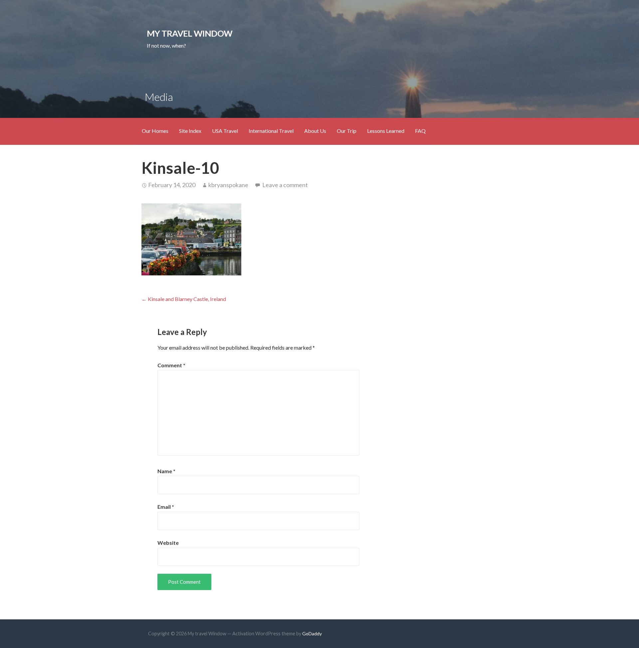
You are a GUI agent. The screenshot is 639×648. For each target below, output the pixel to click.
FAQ (420, 131)
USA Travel (225, 131)
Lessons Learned (385, 131)
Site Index (190, 131)
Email (165, 506)
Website (168, 542)
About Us (315, 131)
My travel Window (189, 33)
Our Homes (155, 131)
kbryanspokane (228, 184)
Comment (171, 365)
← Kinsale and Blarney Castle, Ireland (183, 299)
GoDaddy (312, 633)
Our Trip (346, 131)
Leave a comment (285, 184)
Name (166, 471)
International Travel (271, 131)
